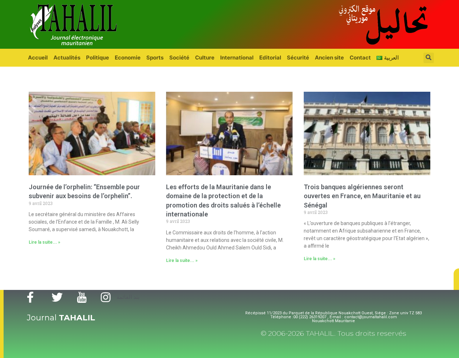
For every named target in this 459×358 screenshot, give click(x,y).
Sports (155, 57)
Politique (97, 57)
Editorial (270, 57)
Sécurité (298, 57)
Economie (128, 57)
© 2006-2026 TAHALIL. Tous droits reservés (333, 333)
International (237, 57)
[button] (456, 279)
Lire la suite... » (44, 242)
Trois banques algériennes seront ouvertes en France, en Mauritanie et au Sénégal (362, 196)
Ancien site (329, 57)
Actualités (66, 57)
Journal (61, 318)
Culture (204, 57)
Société (179, 57)
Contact (360, 57)
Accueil (38, 57)
